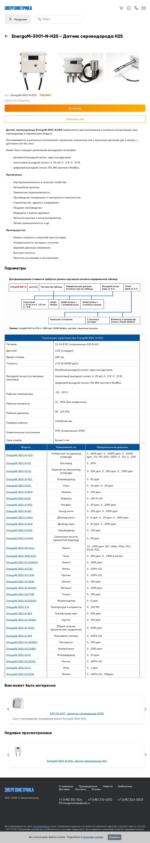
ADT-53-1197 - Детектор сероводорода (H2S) (77, 713)
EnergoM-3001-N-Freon (20, 548)
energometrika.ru (41, 826)
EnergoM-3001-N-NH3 (19, 492)
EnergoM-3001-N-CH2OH (21, 600)
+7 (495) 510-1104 (70, 799)
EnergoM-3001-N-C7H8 (20, 594)
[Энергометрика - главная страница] (20, 6)
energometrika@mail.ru (76, 803)
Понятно (114, 837)
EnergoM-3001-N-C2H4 (20, 674)
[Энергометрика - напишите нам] (143, 8)
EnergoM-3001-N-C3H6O (21, 619)
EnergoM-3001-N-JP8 (19, 635)
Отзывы (96, 789)
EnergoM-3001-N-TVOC (20, 627)
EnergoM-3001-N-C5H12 (20, 661)
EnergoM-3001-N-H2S (19, 530)
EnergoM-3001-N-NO (18, 511)
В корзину (75, 108)
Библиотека (125, 786)
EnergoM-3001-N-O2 (18, 463)
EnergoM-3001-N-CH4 (19, 568)
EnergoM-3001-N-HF (18, 655)
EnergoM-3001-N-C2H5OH (22, 562)
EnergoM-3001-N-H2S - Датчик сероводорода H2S (77, 760)
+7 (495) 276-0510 (100, 799)
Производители (88, 786)
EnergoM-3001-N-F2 (18, 667)
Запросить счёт (75, 119)
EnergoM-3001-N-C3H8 (20, 575)
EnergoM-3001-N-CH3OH (21, 587)
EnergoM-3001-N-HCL (19, 479)
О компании (66, 786)
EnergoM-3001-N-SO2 (19, 523)
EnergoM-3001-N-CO (18, 471)
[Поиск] (39, 19)
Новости (108, 786)
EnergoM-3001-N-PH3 (19, 504)
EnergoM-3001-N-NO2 (19, 517)
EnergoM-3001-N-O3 (18, 485)
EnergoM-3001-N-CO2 (19, 455)
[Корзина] (121, 8)
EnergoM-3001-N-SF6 (19, 613)
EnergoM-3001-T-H (17, 607)
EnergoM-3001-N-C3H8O (21, 648)
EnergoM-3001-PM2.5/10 (21, 556)
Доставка (64, 789)
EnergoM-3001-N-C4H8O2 (22, 642)
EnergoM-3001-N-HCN (19, 538)
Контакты (80, 789)
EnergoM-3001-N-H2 (18, 498)
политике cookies (93, 837)
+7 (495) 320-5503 (130, 799)
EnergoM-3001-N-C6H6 (20, 581)
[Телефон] (136, 9)
